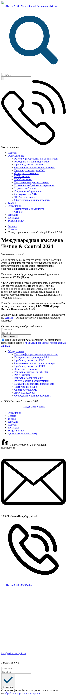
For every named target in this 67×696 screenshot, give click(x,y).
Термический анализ (25, 188)
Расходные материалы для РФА (31, 161)
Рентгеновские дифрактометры (31, 182)
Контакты (13, 217)
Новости (12, 152)
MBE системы (22, 176)
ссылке (9, 317)
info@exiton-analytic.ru (45, 6)
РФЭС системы (23, 179)
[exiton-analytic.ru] (2, 3)
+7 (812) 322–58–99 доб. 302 (16, 6)
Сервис (18, 211)
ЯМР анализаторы (24, 197)
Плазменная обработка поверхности (34, 185)
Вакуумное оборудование (28, 191)
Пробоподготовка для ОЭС (29, 170)
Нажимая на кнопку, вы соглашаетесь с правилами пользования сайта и (33, 342)
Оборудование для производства (32, 200)
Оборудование (16, 155)
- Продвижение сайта (33, 406)
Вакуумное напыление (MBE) (31, 372)
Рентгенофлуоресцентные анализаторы (36, 158)
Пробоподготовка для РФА (29, 164)
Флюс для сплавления (26, 173)
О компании (14, 205)
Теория (12, 203)
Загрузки (13, 214)
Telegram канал (16, 220)
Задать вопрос (10, 336)
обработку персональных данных (23, 693)
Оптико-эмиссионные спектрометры (34, 167)
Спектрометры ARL (25, 194)
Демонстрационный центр (29, 208)
